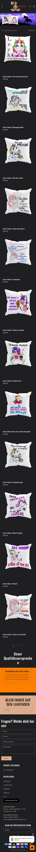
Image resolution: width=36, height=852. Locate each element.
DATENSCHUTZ (8, 785)
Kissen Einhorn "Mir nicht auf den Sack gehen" (17, 431)
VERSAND (6, 793)
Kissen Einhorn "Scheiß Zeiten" (12, 381)
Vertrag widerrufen (11, 800)
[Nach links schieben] (14, 688)
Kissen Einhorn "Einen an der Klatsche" (14, 634)
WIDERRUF (6, 789)
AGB (4, 796)
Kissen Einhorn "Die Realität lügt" (13, 482)
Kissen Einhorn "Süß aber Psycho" (13, 178)
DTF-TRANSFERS (8, 770)
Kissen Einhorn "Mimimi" (10, 584)
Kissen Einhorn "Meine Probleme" (13, 533)
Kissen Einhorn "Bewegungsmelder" (13, 127)
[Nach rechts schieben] (22, 688)
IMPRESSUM (7, 781)
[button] (2, 6)
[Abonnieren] (31, 710)
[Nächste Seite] (22, 645)
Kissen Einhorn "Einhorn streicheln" (13, 330)
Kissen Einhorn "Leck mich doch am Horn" (15, 76)
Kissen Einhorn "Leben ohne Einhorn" (14, 229)
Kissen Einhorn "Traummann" (11, 279)
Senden (6, 758)
